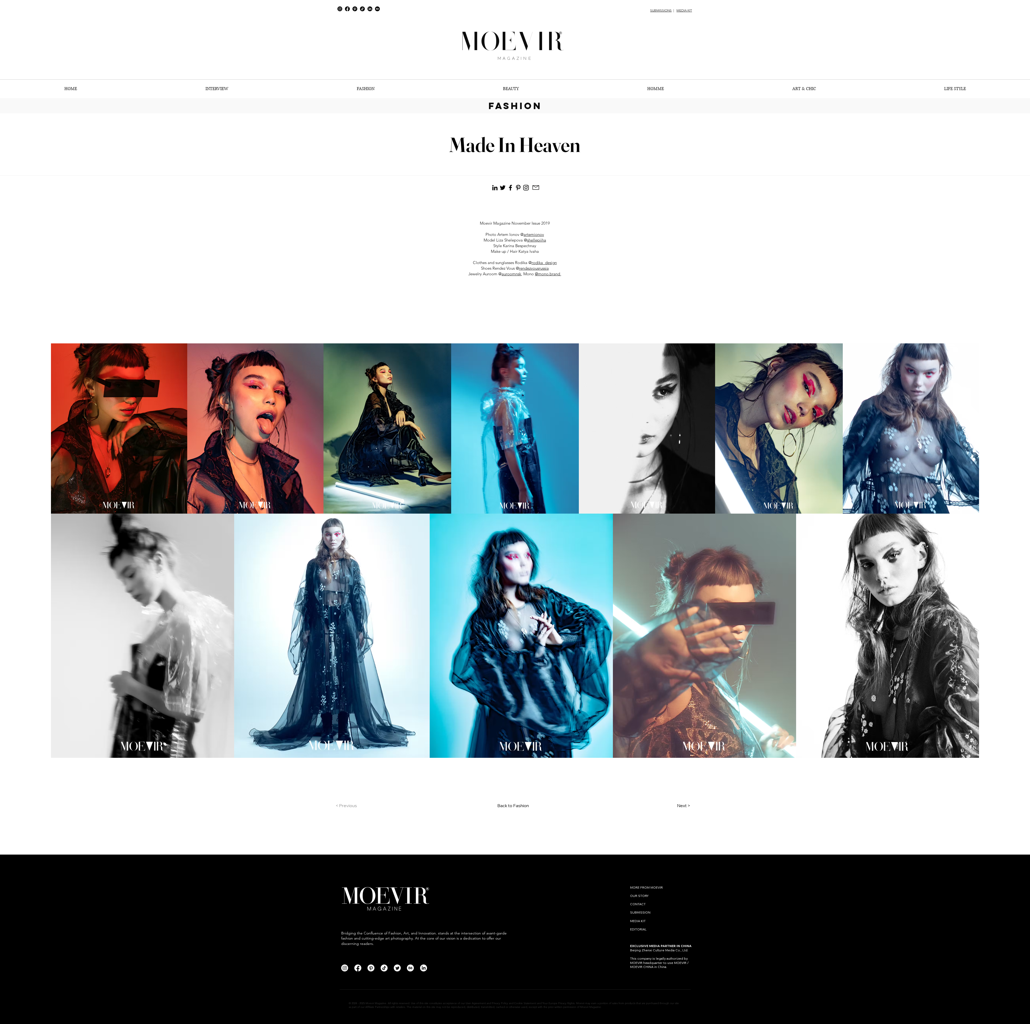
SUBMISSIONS (661, 10)
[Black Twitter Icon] (502, 187)
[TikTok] (362, 8)
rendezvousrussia (534, 268)
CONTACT (638, 904)
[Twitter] (397, 967)
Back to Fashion (513, 805)
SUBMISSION (640, 912)
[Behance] (377, 8)
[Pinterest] (354, 8)
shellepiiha (536, 240)
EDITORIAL (638, 929)
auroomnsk (511, 273)
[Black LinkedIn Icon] (495, 187)
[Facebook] (347, 8)
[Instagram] (339, 8)
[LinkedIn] (369, 8)
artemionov (534, 234)
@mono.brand (548, 273)
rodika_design (544, 262)
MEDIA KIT (684, 10)
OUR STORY (639, 896)
